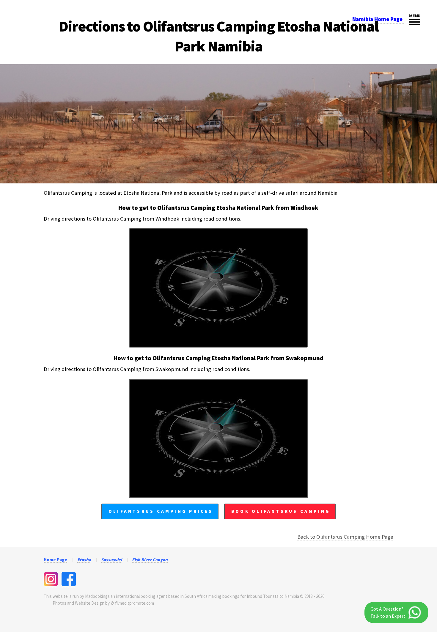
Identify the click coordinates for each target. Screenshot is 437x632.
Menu (415, 19)
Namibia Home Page (378, 19)
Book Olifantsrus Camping (280, 511)
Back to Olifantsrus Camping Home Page (345, 536)
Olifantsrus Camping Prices (161, 511)
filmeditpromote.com (134, 603)
